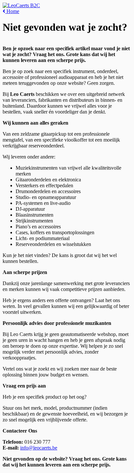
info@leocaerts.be (38, 447)
